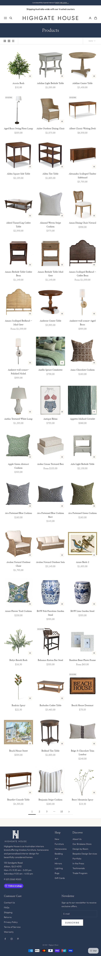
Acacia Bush (18, 83)
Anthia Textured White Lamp (18, 419)
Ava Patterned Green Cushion (82, 513)
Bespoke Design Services (85, 853)
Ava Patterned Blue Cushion (18, 513)
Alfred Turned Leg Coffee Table (18, 225)
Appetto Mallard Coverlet (82, 419)
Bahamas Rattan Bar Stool (50, 660)
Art (56, 858)
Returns (8, 917)
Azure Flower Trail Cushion (18, 611)
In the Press (78, 863)
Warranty (9, 931)
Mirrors (58, 863)
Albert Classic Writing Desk (82, 129)
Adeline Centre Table (82, 83)
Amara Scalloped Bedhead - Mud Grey (18, 323)
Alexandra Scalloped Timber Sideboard (82, 176)
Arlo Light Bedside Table (82, 464)
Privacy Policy (11, 922)
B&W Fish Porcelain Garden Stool (50, 613)
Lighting (59, 868)
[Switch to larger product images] (5, 41)
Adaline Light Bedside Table (50, 83)
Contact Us (9, 902)
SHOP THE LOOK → (62, 3)
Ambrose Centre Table (50, 321)
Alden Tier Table (50, 174)
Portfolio (77, 858)
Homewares (61, 848)
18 (61, 812)
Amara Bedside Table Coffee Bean (18, 274)
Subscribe (72, 922)
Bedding (59, 853)
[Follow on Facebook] (5, 939)
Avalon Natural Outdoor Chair (18, 564)
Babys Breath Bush (18, 660)
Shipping (8, 912)
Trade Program (80, 873)
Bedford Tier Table (50, 751)
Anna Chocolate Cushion (82, 370)
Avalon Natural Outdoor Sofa (50, 562)
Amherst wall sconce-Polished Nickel (18, 372)
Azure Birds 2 (82, 562)
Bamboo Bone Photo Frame (82, 660)
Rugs (57, 873)
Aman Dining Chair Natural (82, 223)
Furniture (59, 844)
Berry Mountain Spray (82, 800)
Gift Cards (60, 878)
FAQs (6, 907)
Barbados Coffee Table (50, 705)
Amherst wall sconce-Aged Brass (82, 323)
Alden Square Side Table (18, 174)
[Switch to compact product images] (13, 41)
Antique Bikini (50, 419)
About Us (77, 839)
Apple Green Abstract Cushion (18, 466)
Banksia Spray (18, 705)
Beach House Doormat (82, 705)
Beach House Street (18, 751)
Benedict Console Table (18, 800)
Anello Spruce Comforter (50, 370)
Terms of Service (12, 927)
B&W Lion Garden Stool (82, 611)
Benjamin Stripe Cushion (50, 800)
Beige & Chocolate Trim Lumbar (82, 753)
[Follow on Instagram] (11, 939)
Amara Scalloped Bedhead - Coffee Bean (82, 274)
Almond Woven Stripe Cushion (50, 225)
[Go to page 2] (69, 812)
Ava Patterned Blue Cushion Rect (50, 515)
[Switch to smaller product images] (9, 41)
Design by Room (80, 848)
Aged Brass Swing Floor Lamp (18, 129)
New (57, 839)
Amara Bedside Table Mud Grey (50, 274)
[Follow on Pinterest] (18, 939)
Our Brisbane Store (82, 844)
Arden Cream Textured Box (50, 464)
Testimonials (79, 868)
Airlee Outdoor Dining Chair (50, 129)
